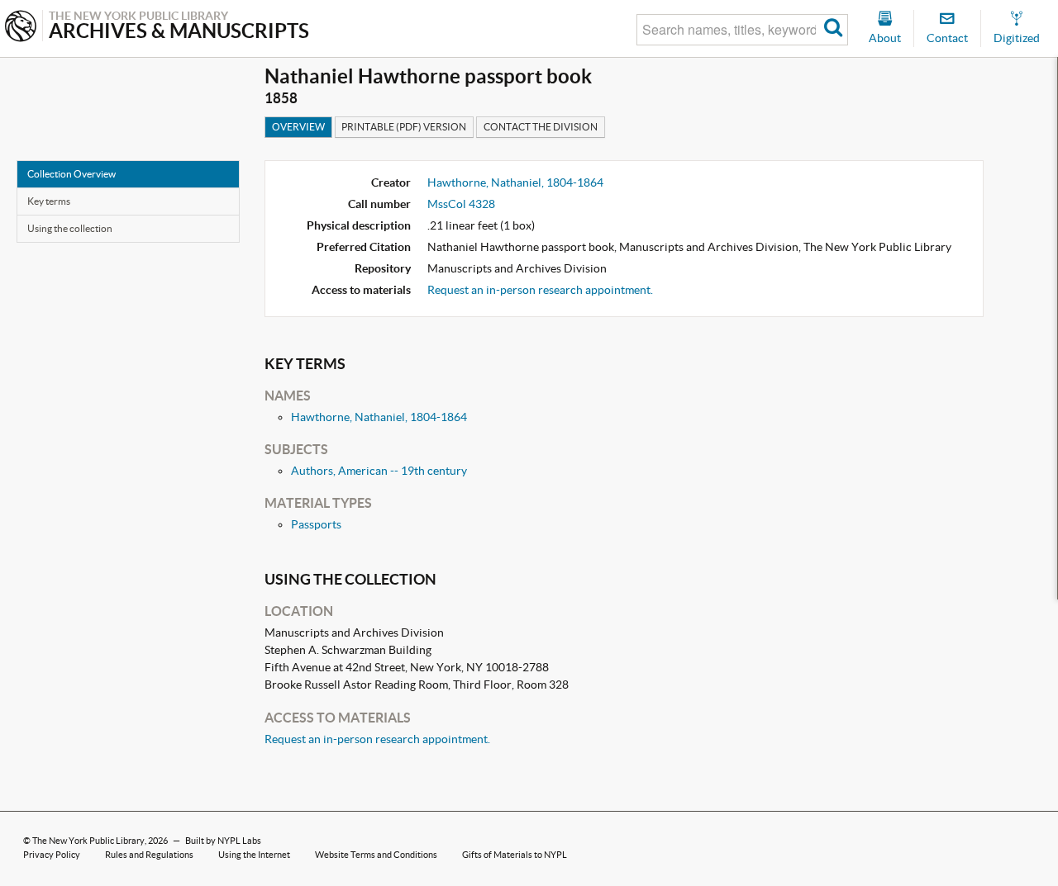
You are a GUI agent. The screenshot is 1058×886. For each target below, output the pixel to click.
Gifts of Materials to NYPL (514, 855)
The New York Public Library (88, 841)
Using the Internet (254, 855)
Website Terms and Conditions (376, 855)
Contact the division (541, 126)
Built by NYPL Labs (223, 841)
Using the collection (69, 228)
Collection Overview (71, 173)
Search (833, 29)
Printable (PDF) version (403, 126)
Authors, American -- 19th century (379, 470)
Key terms (48, 201)
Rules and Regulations (149, 855)
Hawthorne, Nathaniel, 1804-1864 (515, 182)
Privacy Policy (51, 855)
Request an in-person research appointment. (540, 289)
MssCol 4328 (461, 204)
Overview (298, 126)
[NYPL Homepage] (20, 27)
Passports (316, 524)
